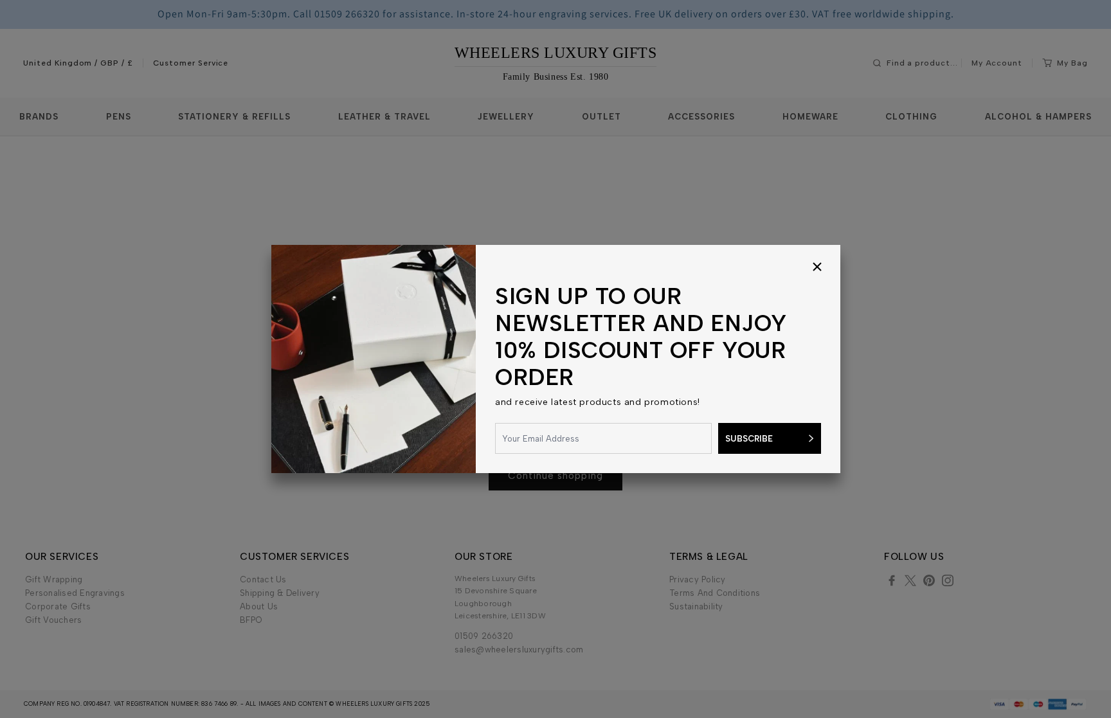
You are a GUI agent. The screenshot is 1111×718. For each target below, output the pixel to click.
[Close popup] (817, 268)
